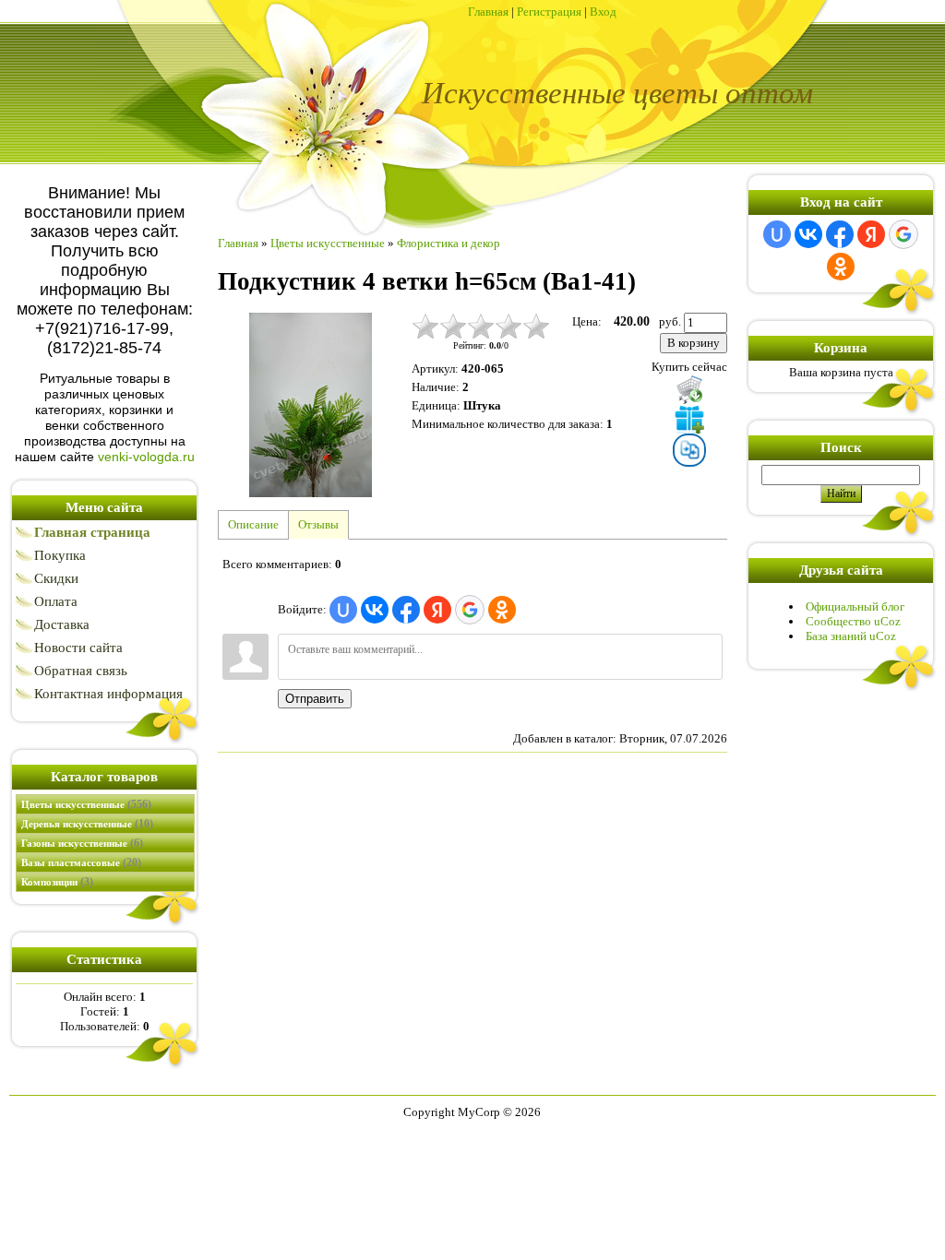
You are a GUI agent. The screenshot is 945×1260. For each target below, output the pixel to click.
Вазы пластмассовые (81, 862)
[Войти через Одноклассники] (502, 610)
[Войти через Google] (469, 609)
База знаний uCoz (851, 636)
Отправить (314, 699)
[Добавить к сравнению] (689, 450)
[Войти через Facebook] (406, 610)
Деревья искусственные (87, 823)
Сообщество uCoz (853, 621)
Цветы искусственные (86, 804)
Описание (253, 524)
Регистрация (549, 11)
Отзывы (318, 524)
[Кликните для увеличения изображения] (310, 405)
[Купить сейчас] (689, 389)
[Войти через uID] (343, 610)
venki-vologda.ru (146, 456)
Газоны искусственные (82, 843)
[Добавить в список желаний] (689, 419)
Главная (488, 11)
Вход (603, 11)
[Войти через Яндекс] (437, 610)
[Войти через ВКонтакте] (375, 610)
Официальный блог (855, 606)
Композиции (57, 881)
